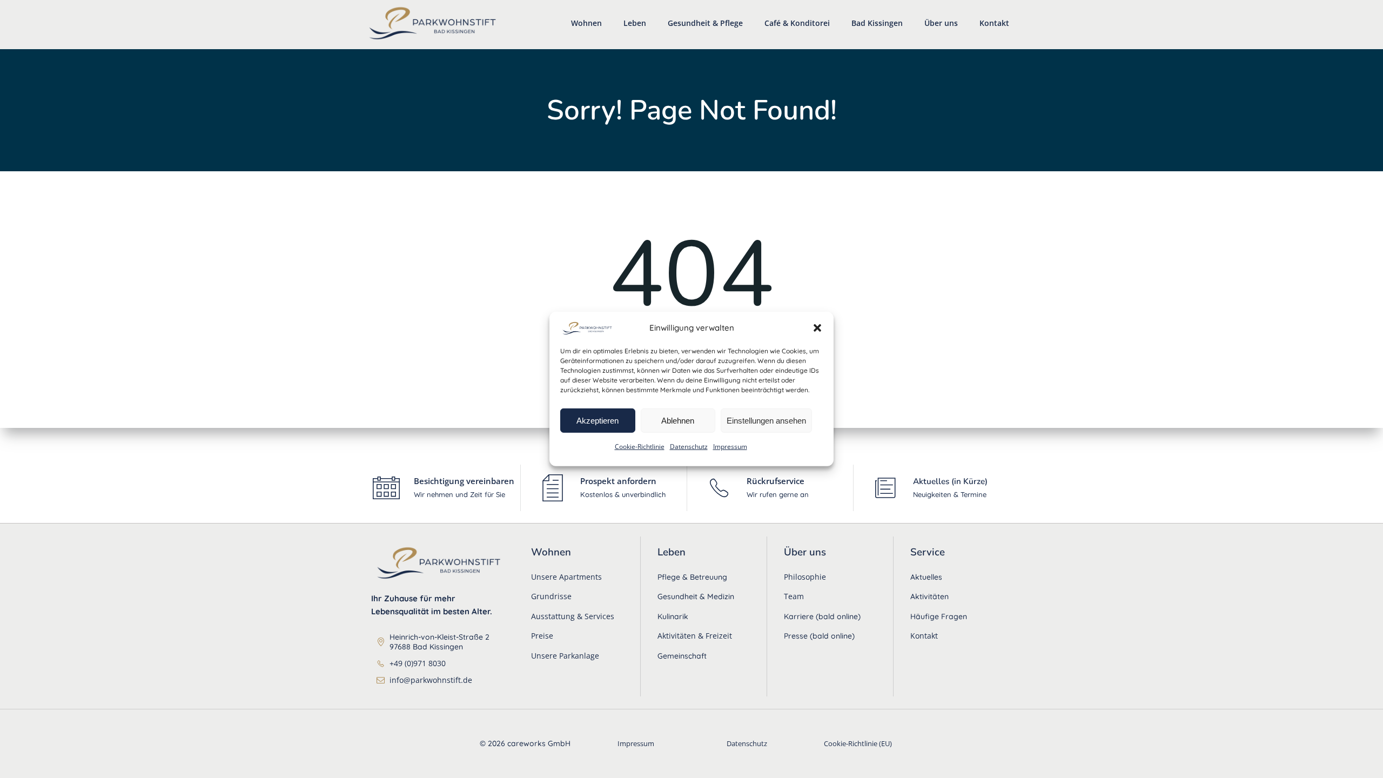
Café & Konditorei (797, 23)
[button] (817, 327)
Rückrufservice (775, 480)
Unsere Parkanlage (565, 655)
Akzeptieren (597, 420)
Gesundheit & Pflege (705, 23)
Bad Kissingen (877, 23)
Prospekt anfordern (618, 480)
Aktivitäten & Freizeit (694, 636)
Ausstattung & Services (572, 616)
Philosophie (805, 577)
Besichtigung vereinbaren (464, 480)
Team (794, 596)
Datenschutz (689, 446)
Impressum (730, 446)
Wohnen (586, 23)
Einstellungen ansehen (766, 420)
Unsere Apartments (566, 577)
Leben (634, 23)
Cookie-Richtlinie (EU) (858, 743)
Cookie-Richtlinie (639, 446)
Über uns (941, 23)
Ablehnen (677, 420)
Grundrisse (551, 596)
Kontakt (994, 23)
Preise (542, 636)
